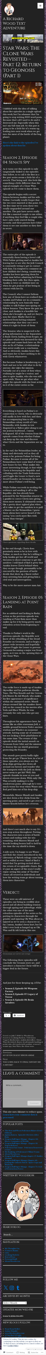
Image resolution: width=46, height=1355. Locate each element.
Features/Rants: (11, 1251)
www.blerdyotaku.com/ (15, 1333)
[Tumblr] (18, 1288)
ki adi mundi (28, 1042)
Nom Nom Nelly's (12, 1329)
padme (29, 1044)
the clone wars (28, 1046)
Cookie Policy (12, 1346)
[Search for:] (23, 1235)
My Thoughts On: (12, 1249)
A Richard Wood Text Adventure (14, 23)
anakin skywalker (28, 1040)
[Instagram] (12, 1288)
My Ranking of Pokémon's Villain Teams (22, 1152)
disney (19, 1042)
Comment (34, 1103)
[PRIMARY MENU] (40, 6)
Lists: (7, 1253)
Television (31, 1038)
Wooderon (28, 1036)
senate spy (7, 1046)
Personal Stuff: (11, 1259)
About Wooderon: (12, 1261)
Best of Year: (10, 1257)
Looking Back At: (18, 1038)
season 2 (36, 1044)
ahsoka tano (14, 1040)
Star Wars (17, 1046)
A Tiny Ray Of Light (13, 1335)
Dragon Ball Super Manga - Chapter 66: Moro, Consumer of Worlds (21, 1140)
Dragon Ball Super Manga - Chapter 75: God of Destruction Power (23, 1168)
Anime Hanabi (11, 1331)
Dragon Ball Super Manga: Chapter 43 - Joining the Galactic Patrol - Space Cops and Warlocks (23, 1162)
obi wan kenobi (18, 1044)
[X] (5, 1288)
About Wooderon (12, 1154)
